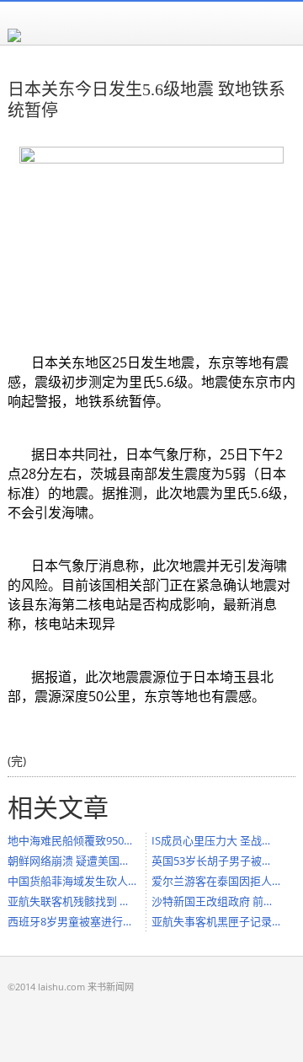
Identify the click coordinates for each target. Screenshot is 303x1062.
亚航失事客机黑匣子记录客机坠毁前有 (216, 921)
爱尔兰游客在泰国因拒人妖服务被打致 (216, 880)
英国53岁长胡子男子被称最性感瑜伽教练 (216, 860)
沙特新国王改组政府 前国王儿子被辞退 (216, 901)
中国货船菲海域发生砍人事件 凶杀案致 (72, 880)
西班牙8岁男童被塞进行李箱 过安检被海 (72, 921)
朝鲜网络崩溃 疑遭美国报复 (72, 860)
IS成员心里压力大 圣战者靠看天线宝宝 (216, 840)
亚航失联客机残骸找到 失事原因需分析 (72, 901)
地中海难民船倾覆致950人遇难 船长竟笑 (72, 840)
